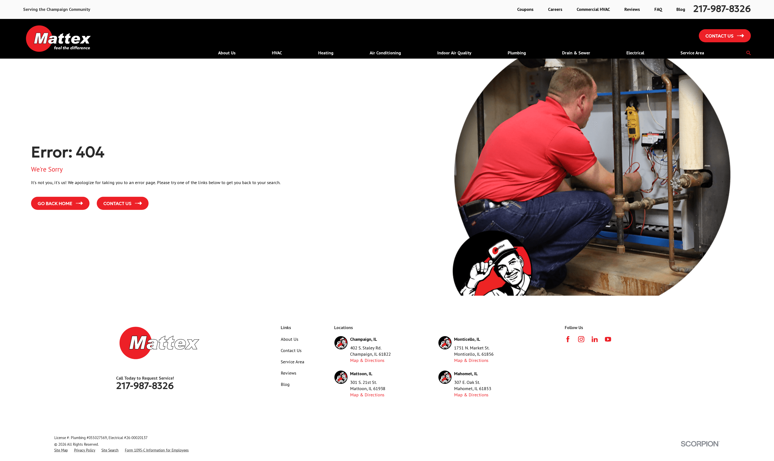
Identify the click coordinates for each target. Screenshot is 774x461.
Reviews (632, 9)
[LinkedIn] (595, 339)
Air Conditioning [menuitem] (385, 53)
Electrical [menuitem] (635, 53)
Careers (555, 9)
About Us (289, 339)
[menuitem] (61, 450)
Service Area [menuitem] (692, 53)
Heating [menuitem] (325, 53)
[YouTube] (608, 339)
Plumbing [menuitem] (517, 53)
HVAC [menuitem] (277, 53)
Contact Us (291, 350)
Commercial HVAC (593, 9)
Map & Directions (367, 360)
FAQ (658, 9)
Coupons (525, 9)
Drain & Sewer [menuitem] (576, 53)
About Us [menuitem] (227, 53)
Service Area (292, 362)
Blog (680, 9)
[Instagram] (581, 339)
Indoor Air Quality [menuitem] (454, 53)
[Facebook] (568, 339)
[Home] (58, 38)
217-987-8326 (722, 8)
